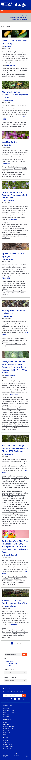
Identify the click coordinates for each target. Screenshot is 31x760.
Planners (18, 517)
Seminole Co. (24, 519)
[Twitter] (7, 699)
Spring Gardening (21, 234)
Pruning (4, 519)
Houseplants (6, 634)
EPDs (3, 504)
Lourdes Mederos (9, 375)
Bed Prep (25, 224)
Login (4, 734)
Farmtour (8, 632)
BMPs (12, 497)
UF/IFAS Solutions (11, 663)
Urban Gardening (19, 126)
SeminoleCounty (7, 635)
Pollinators (10, 176)
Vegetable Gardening (21, 426)
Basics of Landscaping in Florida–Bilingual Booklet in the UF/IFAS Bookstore (15, 448)
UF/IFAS (8, 403)
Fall (20, 411)
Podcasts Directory (8, 728)
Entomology (17, 291)
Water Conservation (20, 428)
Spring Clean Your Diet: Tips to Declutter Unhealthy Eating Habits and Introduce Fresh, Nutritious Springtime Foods (15, 546)
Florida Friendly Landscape (10, 506)
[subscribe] (23, 695)
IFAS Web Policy (8, 746)
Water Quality (21, 523)
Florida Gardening (19, 74)
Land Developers (16, 510)
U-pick (8, 637)
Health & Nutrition (21, 577)
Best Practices (23, 493)
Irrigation (12, 414)
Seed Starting (16, 344)
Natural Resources (7, 287)
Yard (20, 176)
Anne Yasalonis (9, 201)
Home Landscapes (7, 70)
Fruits (4, 582)
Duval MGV (7, 46)
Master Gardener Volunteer (14, 416)
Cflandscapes (13, 498)
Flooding (11, 504)
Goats (26, 632)
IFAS (27, 756)
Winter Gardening (12, 429)
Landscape (19, 174)
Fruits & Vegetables (22, 68)
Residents (10, 519)
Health (8, 582)
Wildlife (4, 289)
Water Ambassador (8, 428)
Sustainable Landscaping (9, 422)
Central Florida (6, 226)
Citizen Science (11, 409)
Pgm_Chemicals (11, 293)
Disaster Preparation (17, 478)
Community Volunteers (15, 397)
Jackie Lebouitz (9, 259)
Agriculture (11, 68)
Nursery (18, 634)
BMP (9, 497)
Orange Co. (16, 516)
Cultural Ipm (10, 502)
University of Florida (26, 756)
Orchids (8, 418)
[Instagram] (23, 699)
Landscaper (21, 512)
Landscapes (5, 514)
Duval (7, 74)
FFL (7, 504)
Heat (20, 506)
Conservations (21, 409)
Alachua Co (14, 491)
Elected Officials (20, 502)
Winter (4, 429)
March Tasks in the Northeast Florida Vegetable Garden (15, 95)
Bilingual (4, 497)
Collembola (9, 291)
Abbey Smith (8, 316)
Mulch (10, 232)
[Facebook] (3, 699)
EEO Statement (7, 748)
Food (20, 581)
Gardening (5, 76)
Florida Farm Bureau (18, 632)
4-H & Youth (6, 716)
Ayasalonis (18, 224)
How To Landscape (20, 508)
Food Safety (12, 577)
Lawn (23, 285)
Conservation (20, 281)
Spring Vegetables (19, 76)
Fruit (23, 581)
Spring (11, 76)
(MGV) (7, 407)
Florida (12, 74)
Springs (9, 521)
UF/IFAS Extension (19, 287)
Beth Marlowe (8, 100)
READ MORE (11, 65)
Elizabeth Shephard (10, 555)
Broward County (14, 407)
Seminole (17, 519)
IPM (9, 510)
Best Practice (14, 493)
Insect (4, 293)
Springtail (5, 294)
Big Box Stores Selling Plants (16, 495)
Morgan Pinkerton (10, 606)
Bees (7, 172)
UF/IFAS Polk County (8, 236)
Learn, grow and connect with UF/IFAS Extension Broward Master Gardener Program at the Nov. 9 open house (15, 367)
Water (15, 487)
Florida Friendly (24, 504)
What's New (6, 732)
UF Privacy (6, 740)
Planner (13, 517)
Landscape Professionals (9, 512)
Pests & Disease (13, 485)
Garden (23, 291)
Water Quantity (6, 525)
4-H (7, 630)
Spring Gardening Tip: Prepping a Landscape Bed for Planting (14, 195)
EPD (27, 502)
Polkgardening (6, 234)
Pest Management (16, 418)
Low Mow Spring (9, 142)
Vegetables (11, 584)
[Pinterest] (11, 699)
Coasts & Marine (20, 476)
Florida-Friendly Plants (17, 228)
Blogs (20, 4)
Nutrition (13, 582)
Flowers (4, 230)
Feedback (6, 724)
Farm (3, 632)
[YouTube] (15, 699)
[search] (24, 654)
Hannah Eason (8, 454)
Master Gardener (13, 230)
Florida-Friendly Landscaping (17, 167)
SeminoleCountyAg (18, 635)
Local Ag (13, 634)
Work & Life (17, 579)
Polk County (16, 232)
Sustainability (23, 420)
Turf (19, 485)
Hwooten (5, 510)
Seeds (23, 344)
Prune (23, 517)
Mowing (4, 176)
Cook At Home (13, 581)
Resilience (5, 420)
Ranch (23, 634)
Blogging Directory (8, 726)
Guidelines (6, 730)
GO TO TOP (16, 755)
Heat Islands (10, 508)
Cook (7, 581)
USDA (10, 523)
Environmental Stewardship (10, 411)
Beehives (18, 630)
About (5, 722)
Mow (11, 514)
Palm (21, 516)
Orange (10, 516)
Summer (16, 420)
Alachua (8, 491)
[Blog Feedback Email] (19, 699)
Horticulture (17, 70)
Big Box (4, 495)
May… (24, 174)
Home (2, 26)
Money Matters (6, 483)
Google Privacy (7, 744)
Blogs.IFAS (9, 661)
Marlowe (19, 124)
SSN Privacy (6, 742)
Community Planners (14, 500)
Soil (18, 293)
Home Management (8, 401)
